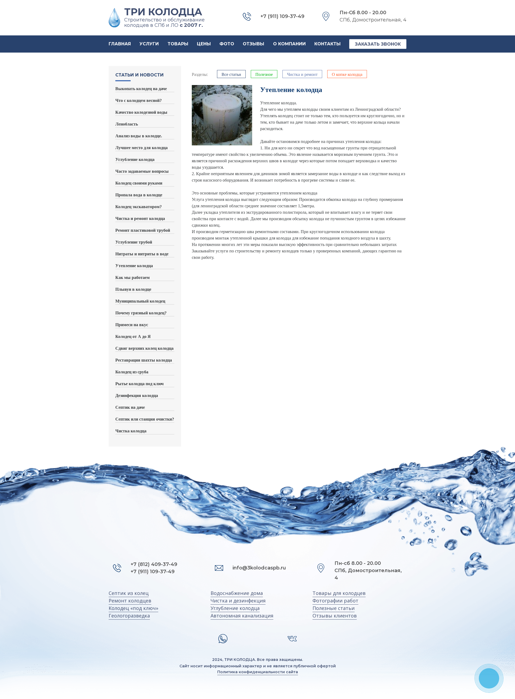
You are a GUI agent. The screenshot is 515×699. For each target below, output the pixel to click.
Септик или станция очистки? (144, 419)
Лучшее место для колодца (141, 147)
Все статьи (231, 74)
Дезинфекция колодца (136, 395)
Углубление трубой (133, 242)
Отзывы (253, 43)
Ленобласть (126, 124)
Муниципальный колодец (140, 301)
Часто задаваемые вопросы (142, 171)
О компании (289, 43)
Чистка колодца (130, 431)
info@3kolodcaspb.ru (259, 568)
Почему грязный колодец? (141, 313)
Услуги (149, 43)
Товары (178, 43)
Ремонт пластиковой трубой (142, 230)
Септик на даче (130, 407)
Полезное (264, 74)
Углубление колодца (134, 159)
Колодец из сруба (131, 372)
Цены (204, 43)
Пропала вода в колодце (138, 195)
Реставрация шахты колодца (143, 360)
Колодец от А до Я (133, 336)
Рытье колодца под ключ (139, 383)
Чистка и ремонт (302, 74)
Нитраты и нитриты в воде (141, 254)
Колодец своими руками (138, 183)
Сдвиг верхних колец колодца (144, 348)
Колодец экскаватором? (138, 206)
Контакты (327, 43)
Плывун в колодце (133, 289)
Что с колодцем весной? (138, 100)
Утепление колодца (134, 265)
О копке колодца (347, 74)
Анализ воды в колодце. (138, 136)
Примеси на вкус (131, 324)
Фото (226, 43)
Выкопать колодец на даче (141, 88)
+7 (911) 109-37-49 (153, 572)
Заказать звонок (378, 44)
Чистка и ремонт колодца (140, 218)
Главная (120, 43)
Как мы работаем (132, 277)
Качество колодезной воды (141, 112)
